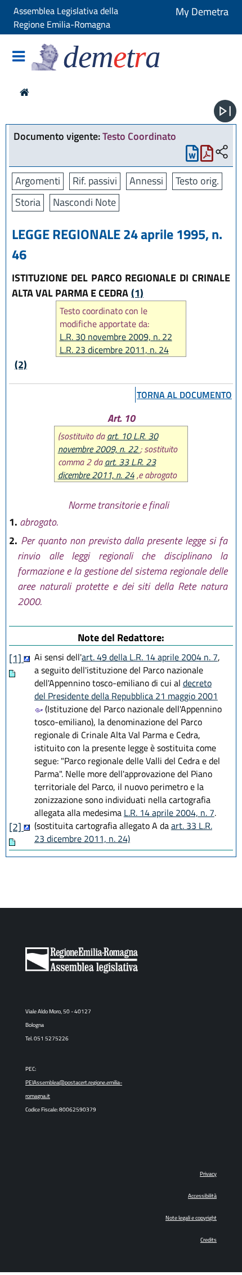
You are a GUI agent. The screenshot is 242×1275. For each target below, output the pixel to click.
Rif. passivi (95, 180)
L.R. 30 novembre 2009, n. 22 (116, 336)
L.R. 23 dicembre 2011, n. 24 (114, 349)
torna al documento (184, 395)
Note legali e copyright (191, 1218)
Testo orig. (197, 180)
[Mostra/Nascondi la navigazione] (18, 57)
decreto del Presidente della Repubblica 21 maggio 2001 (126, 689)
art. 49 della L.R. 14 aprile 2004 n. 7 (150, 657)
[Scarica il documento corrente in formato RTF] (192, 156)
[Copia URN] (221, 152)
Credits (208, 1240)
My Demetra (202, 11)
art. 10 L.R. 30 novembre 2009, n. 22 (108, 442)
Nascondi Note (84, 202)
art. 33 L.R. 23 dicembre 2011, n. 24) (123, 832)
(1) (137, 293)
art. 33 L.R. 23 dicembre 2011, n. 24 (107, 468)
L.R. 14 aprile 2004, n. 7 (169, 812)
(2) (21, 364)
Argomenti (37, 180)
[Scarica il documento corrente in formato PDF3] (206, 156)
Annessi (146, 180)
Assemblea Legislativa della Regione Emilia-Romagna (66, 17)
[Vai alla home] (24, 92)
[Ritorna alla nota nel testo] (27, 658)
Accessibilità (202, 1196)
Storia (28, 202)
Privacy (208, 1174)
